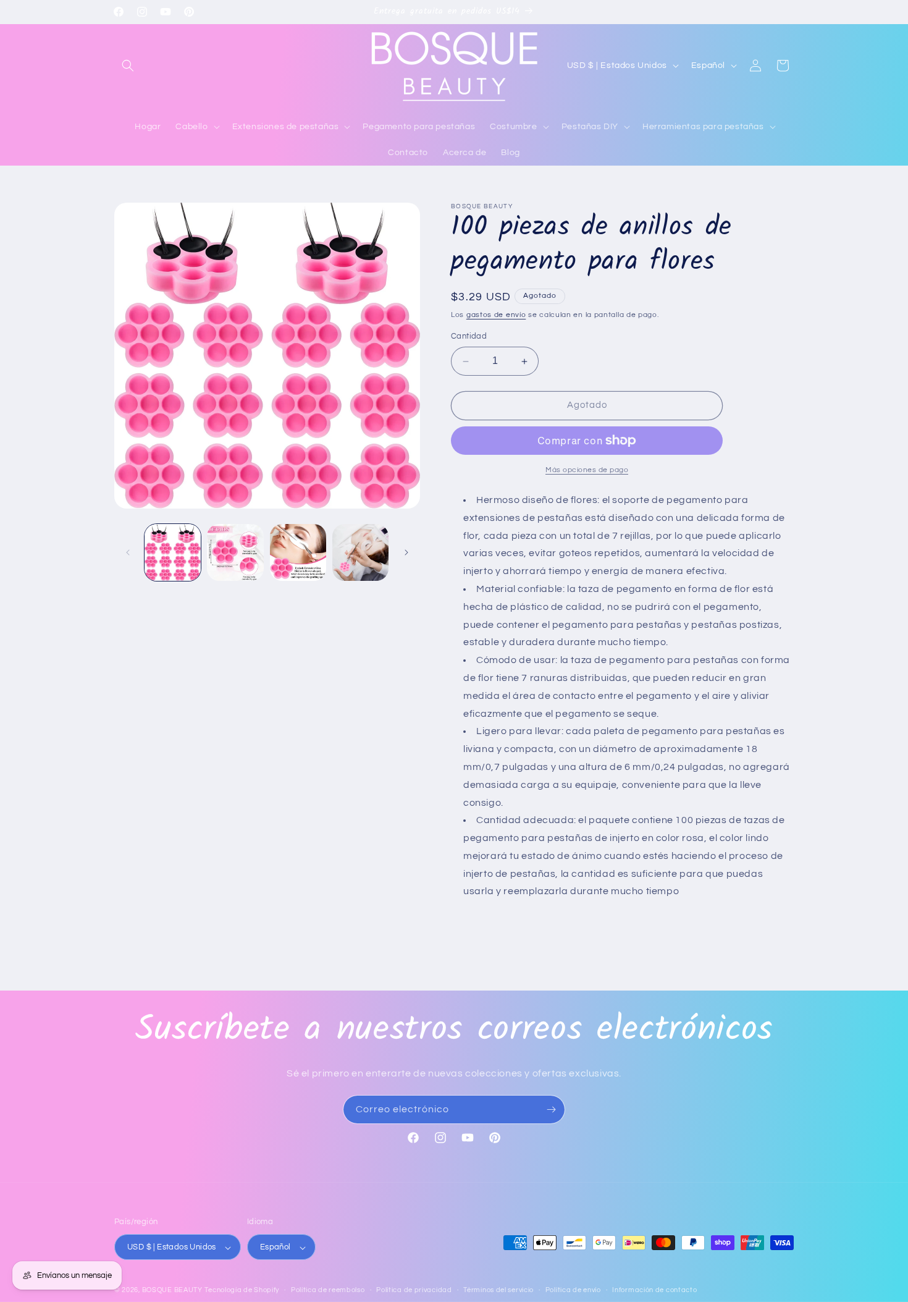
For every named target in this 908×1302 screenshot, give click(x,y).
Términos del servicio (498, 1290)
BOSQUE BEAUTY (172, 1290)
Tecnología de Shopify (241, 1290)
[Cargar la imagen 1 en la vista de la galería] (173, 552)
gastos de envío (496, 315)
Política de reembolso (328, 1290)
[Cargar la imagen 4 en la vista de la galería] (360, 552)
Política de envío (573, 1290)
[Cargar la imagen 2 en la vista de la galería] (235, 552)
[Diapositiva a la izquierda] (127, 552)
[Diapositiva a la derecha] (406, 552)
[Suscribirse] (551, 1109)
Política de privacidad (414, 1290)
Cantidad (469, 336)
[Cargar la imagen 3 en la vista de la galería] (298, 552)
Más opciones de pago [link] (586, 470)
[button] (127, 65)
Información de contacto (654, 1290)
